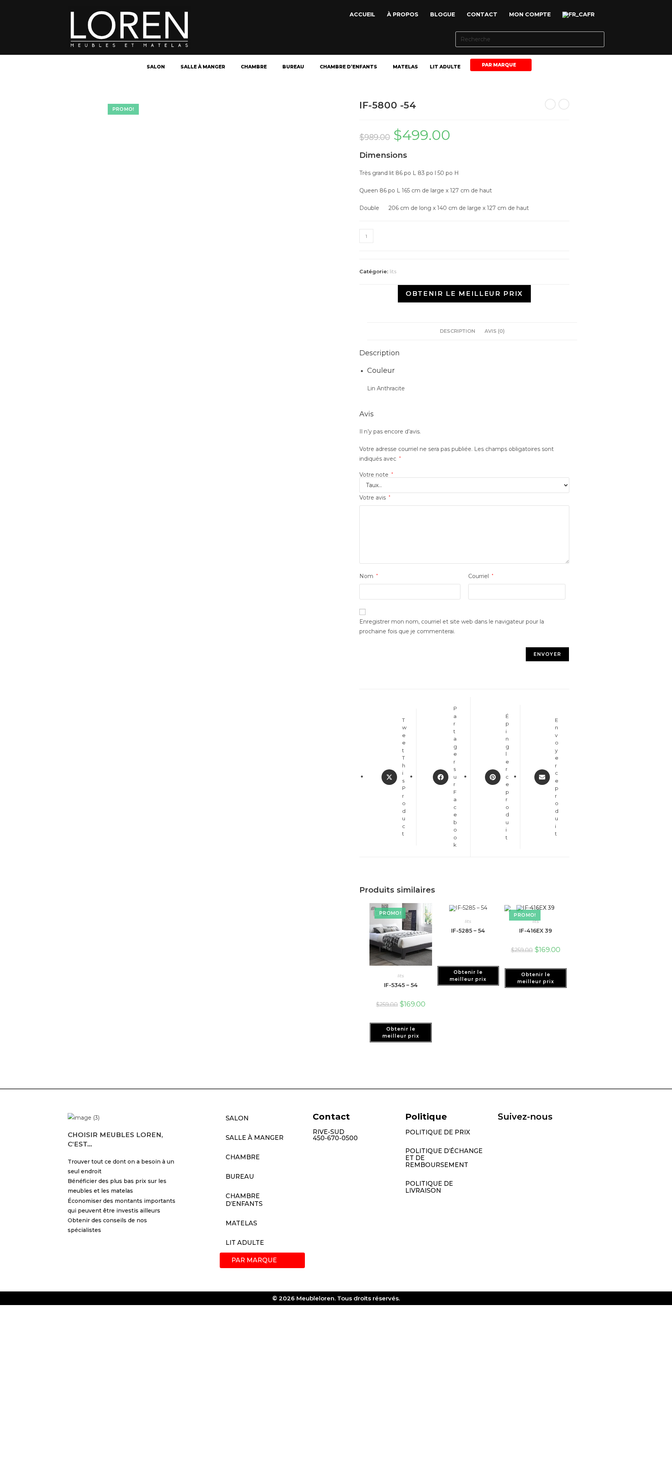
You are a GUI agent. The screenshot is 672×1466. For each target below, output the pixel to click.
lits (393, 271)
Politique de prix (437, 1132)
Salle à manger (202, 67)
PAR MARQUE (499, 65)
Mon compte (530, 14)
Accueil (362, 14)
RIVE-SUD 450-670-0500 (335, 1135)
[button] (580, 15)
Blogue (442, 14)
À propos (402, 14)
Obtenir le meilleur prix (464, 293)
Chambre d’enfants (348, 67)
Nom (368, 576)
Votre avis (374, 497)
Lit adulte (445, 67)
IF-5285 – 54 (468, 930)
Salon (156, 67)
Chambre (254, 67)
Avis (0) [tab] (495, 331)
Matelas (405, 67)
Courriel (481, 576)
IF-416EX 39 (535, 930)
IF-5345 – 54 (401, 985)
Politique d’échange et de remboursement (444, 1158)
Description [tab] (457, 331)
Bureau (293, 67)
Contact (482, 14)
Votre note (376, 474)
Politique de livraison (429, 1187)
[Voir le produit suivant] (563, 104)
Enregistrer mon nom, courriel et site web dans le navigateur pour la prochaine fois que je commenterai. (451, 626)
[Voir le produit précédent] (550, 104)
